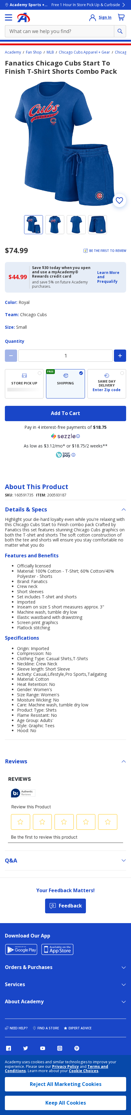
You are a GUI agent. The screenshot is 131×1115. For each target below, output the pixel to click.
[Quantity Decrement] (11, 356)
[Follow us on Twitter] (25, 1048)
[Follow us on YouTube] (42, 1048)
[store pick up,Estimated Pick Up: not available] (24, 383)
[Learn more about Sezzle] (65, 436)
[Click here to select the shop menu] (8, 17)
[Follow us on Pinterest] (76, 1048)
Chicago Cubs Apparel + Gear (84, 52)
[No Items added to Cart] (121, 17)
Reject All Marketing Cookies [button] (65, 1084)
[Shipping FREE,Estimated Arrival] (65, 383)
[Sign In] (92, 17)
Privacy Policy (65, 1066)
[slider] (65, 144)
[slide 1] (33, 224)
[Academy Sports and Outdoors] (23, 17)
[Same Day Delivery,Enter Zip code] (107, 383)
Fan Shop (34, 52)
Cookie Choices (83, 1071)
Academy (13, 52)
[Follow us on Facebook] (8, 1048)
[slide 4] (97, 224)
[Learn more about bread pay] (65, 454)
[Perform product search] (120, 31)
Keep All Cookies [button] (65, 1102)
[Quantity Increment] (120, 356)
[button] (109, 277)
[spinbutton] (65, 356)
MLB (50, 52)
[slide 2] (54, 224)
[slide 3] (76, 224)
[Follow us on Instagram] (59, 1048)
